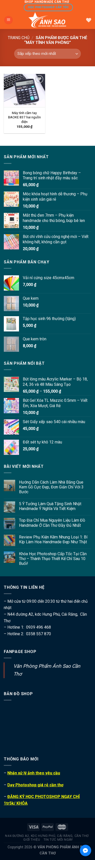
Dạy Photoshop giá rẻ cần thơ (35, 785)
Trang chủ (18, 37)
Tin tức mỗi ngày (58, 839)
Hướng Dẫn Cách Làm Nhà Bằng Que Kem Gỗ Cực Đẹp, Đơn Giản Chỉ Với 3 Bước (51, 487)
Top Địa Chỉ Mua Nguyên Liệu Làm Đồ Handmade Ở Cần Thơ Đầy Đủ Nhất (52, 523)
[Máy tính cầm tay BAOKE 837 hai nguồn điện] (24, 90)
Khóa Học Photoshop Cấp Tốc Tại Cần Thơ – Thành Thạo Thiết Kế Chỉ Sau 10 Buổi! (53, 558)
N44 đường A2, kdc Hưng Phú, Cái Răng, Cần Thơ (47, 836)
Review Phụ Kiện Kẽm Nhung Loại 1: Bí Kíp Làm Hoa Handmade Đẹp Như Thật (53, 539)
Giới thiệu (31, 839)
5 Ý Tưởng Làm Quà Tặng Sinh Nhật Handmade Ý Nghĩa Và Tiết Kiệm (50, 506)
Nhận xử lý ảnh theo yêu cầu (33, 773)
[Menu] (8, 20)
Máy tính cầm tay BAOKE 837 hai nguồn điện (24, 117)
